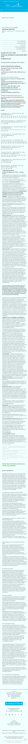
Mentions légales (19, 737)
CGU (5, 737)
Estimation (5, 1)
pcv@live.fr (14, 698)
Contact (17, 1)
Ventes (14, 721)
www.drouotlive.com (16, 724)
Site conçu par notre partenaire (14, 742)
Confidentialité (10, 737)
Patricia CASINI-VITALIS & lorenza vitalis (14, 709)
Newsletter (11, 1)
